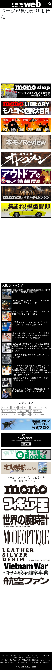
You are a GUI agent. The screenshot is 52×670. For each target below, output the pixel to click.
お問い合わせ (18, 658)
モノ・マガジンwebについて (12, 655)
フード (42, 414)
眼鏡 (29, 411)
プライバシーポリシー (33, 655)
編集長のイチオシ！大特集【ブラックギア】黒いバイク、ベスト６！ (30, 379)
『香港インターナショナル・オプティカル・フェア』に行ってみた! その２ (30, 323)
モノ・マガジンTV (9, 411)
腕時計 (26, 414)
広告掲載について (32, 658)
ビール (43, 407)
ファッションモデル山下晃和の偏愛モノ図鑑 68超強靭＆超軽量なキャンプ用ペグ (30, 390)
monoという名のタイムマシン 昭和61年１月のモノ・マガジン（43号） (30, 301)
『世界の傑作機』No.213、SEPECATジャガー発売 (30, 356)
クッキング (35, 407)
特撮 (20, 407)
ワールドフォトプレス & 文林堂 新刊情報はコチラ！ (26, 479)
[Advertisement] (26, 50)
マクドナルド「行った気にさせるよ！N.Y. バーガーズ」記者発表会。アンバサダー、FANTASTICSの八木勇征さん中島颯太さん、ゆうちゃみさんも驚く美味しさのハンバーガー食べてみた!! (31, 370)
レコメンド (22, 411)
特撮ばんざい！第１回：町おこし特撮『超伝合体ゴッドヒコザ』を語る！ (30, 312)
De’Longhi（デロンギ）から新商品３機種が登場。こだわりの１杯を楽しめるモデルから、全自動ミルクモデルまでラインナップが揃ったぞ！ (31, 347)
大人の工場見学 (16, 414)
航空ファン (37, 411)
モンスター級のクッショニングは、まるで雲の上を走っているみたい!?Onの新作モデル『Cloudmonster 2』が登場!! (30, 335)
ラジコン (34, 414)
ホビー (26, 407)
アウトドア (6, 407)
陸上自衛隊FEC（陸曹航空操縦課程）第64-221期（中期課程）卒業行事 (31, 291)
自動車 (14, 407)
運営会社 (46, 655)
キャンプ (5, 414)
